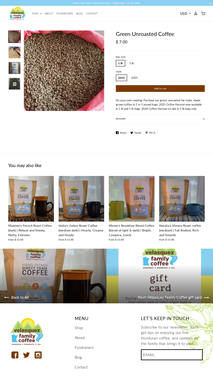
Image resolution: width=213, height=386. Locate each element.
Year (118, 72)
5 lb (131, 63)
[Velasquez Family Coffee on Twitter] (26, 354)
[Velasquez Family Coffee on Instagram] (38, 354)
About (49, 13)
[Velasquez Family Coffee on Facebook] (14, 354)
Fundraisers (65, 13)
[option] (64, 70)
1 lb (120, 63)
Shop (35, 13)
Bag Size (121, 57)
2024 (121, 77)
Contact (92, 13)
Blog (79, 13)
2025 (134, 77)
